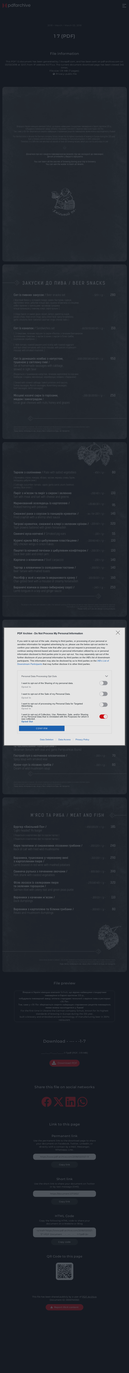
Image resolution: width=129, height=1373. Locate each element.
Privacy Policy (82, 739)
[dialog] (64, 686)
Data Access (64, 739)
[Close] (119, 634)
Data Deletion (46, 739)
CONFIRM (42, 728)
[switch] (103, 683)
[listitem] (64, 676)
